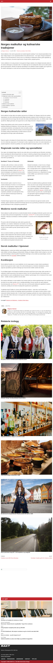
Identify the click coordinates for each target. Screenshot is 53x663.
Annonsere (19, 658)
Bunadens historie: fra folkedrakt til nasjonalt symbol (14, 359)
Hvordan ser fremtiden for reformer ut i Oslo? (12, 620)
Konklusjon (5, 107)
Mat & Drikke (28, 50)
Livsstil (2, 618)
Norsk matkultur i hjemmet (9, 105)
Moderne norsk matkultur (8, 103)
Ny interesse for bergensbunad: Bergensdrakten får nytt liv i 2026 (17, 513)
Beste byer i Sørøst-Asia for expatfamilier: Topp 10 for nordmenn (17, 623)
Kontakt (27, 658)
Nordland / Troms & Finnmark (11, 97)
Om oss (3, 658)
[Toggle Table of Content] (19, 92)
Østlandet (7, 100)
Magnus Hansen (5, 50)
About (3, 305)
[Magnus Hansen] (4, 313)
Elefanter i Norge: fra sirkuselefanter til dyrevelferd (13, 398)
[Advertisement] (26, 80)
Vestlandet (7, 99)
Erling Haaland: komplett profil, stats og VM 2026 (13, 627)
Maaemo (15, 284)
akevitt (41, 190)
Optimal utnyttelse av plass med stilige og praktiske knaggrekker (17, 638)
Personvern (11, 658)
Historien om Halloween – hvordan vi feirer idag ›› (17, 300)
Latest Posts (7, 305)
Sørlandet (7, 102)
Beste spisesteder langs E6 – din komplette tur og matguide (15, 552)
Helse (2, 633)
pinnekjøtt (14, 255)
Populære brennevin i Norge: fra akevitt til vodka (13, 436)
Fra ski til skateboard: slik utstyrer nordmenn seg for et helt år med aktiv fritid (19, 631)
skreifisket (31, 214)
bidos (20, 170)
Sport (2, 626)
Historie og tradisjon (21, 50)
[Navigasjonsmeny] (50, 1)
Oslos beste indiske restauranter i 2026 (10, 475)
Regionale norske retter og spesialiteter (12, 96)
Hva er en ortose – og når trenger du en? (11, 635)
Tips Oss (34, 658)
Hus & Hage (3, 637)
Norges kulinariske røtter (8, 94)
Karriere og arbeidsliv (5, 622)
